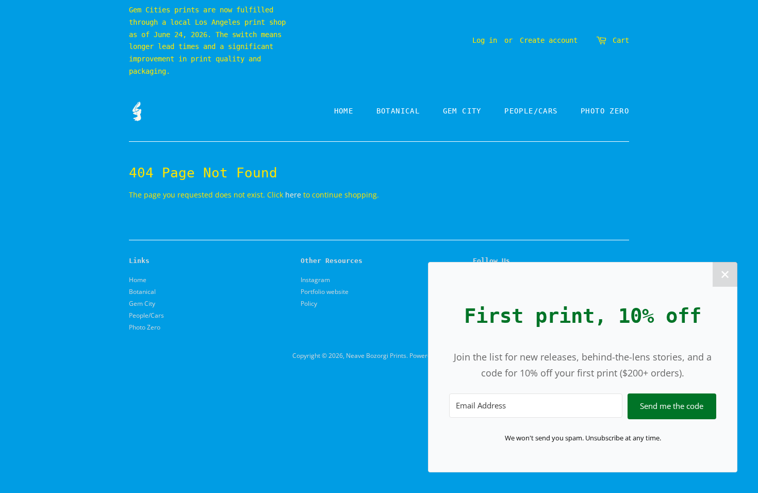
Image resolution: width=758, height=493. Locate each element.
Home (344, 111)
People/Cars (530, 111)
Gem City (462, 111)
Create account (549, 40)
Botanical (398, 111)
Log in (484, 40)
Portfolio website (325, 291)
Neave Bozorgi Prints (376, 355)
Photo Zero (605, 111)
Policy (309, 303)
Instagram (315, 279)
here (293, 195)
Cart (621, 40)
